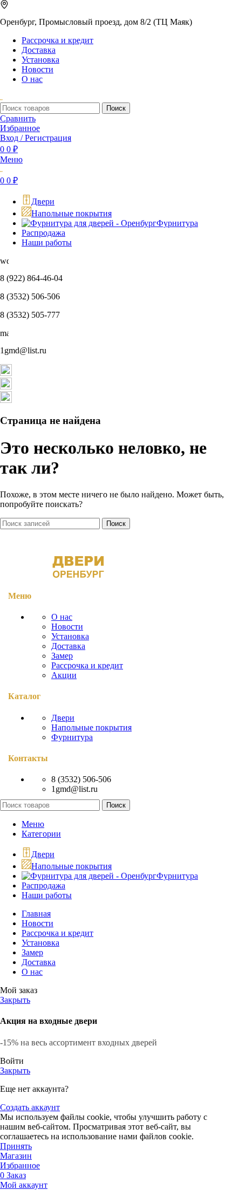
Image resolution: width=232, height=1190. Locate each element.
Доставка (68, 646)
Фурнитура (72, 737)
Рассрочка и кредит (87, 665)
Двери (62, 717)
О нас (61, 616)
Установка (70, 636)
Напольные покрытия (91, 727)
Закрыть (15, 999)
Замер (62, 655)
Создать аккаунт (30, 1107)
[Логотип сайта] (1, 97)
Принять (16, 1146)
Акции (64, 675)
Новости (67, 626)
